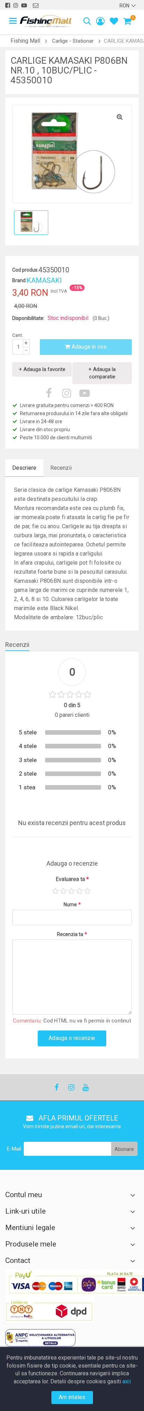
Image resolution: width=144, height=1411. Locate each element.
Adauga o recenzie (72, 1038)
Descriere (24, 467)
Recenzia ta (72, 934)
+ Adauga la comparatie (102, 373)
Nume (72, 904)
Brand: (19, 280)
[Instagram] (71, 1087)
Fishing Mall (25, 40)
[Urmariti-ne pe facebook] (7, 5)
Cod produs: (25, 270)
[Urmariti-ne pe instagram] (15, 5)
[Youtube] (85, 1087)
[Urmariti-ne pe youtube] (24, 5)
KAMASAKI (44, 280)
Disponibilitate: (28, 318)
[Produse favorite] (114, 22)
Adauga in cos (88, 346)
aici (126, 1381)
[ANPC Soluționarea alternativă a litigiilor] (40, 1338)
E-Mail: (14, 1149)
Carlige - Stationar (73, 41)
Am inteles (72, 1397)
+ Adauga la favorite (42, 369)
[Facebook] (56, 1087)
